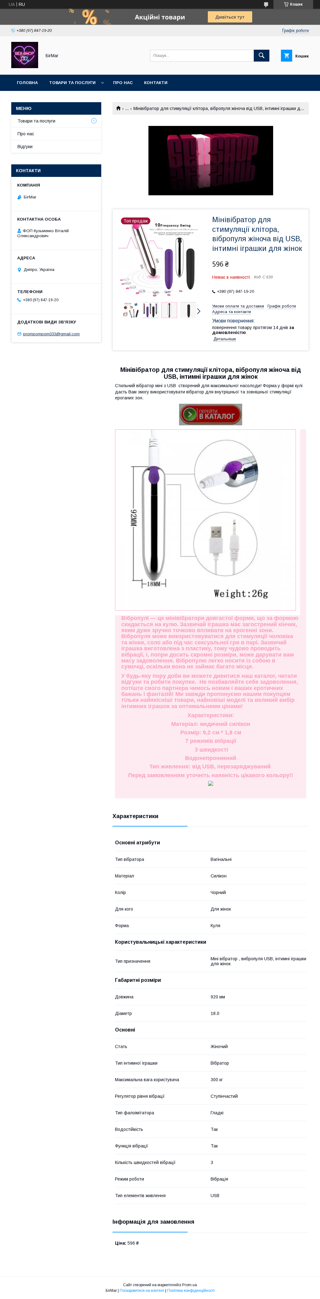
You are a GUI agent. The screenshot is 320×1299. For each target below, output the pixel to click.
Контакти (156, 82)
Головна (27, 82)
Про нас (123, 82)
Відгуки (25, 146)
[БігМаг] (24, 66)
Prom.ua (189, 1285)
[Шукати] (261, 56)
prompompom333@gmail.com (51, 334)
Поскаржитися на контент (142, 1290)
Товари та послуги (72, 82)
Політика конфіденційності (191, 1290)
